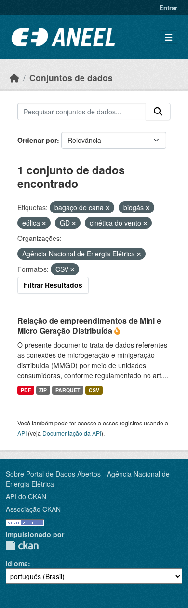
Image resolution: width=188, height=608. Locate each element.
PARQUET (67, 390)
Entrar (168, 7)
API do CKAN (26, 496)
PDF (26, 390)
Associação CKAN (33, 509)
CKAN (22, 545)
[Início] (14, 77)
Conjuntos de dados (71, 77)
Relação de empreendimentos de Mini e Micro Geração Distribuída (89, 325)
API (22, 433)
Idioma (17, 563)
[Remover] (107, 208)
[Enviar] (158, 111)
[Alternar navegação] (168, 37)
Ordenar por (37, 140)
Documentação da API (71, 433)
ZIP (43, 390)
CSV (94, 390)
